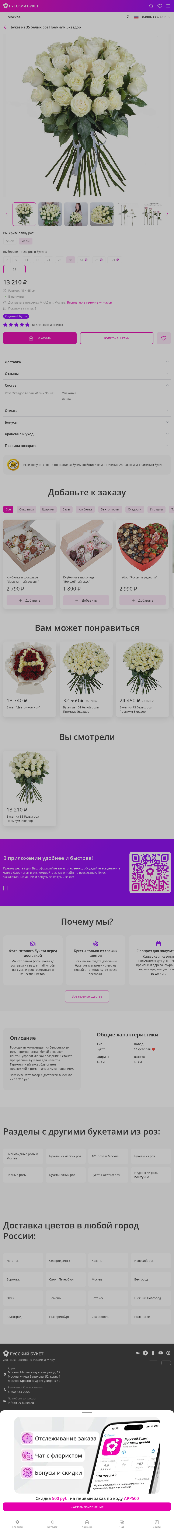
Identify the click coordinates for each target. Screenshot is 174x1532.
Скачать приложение (87, 1507)
